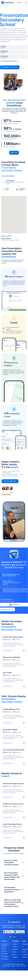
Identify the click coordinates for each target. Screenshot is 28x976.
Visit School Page (7, 650)
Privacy (15, 949)
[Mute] (8, 537)
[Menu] (26, 3)
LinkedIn (24, 957)
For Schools (5, 959)
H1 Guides (4, 953)
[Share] (24, 650)
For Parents (5, 956)
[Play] (5, 537)
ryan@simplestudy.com (12, 574)
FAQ (14, 954)
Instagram (25, 949)
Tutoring (4, 951)
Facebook (25, 944)
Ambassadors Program (6, 945)
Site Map (23, 966)
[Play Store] (19, 931)
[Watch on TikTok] (22, 504)
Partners (15, 946)
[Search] (16, 2)
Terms (14, 952)
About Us (15, 944)
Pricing (4, 948)
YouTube (24, 954)
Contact (15, 957)
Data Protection (6, 966)
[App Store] (8, 931)
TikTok (24, 952)
